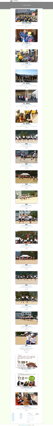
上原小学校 (13, 419)
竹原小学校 (13, 418)
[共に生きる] (26, 398)
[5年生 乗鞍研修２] (26, 96)
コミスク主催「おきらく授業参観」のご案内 (26, 368)
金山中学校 (21, 418)
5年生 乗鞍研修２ (26, 103)
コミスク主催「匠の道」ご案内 (26, 387)
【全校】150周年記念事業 (26, 22)
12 (31, 417)
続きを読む (26, 87)
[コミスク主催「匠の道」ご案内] (26, 379)
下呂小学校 (13, 417)
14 (33, 417)
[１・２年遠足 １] (26, 55)
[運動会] (26, 136)
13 (32, 417)
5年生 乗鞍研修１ (26, 123)
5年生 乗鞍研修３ (26, 83)
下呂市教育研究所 (15, 0)
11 (30, 417)
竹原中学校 (21, 417)
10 (29, 417)
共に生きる (26, 406)
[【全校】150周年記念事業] (26, 15)
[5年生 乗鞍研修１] (26, 116)
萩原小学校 (13, 414)
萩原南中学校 (21, 414)
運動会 (26, 143)
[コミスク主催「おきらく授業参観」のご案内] (26, 360)
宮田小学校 (13, 415)
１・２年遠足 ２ (26, 42)
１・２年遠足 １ (26, 63)
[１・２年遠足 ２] (26, 35)
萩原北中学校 (21, 415)
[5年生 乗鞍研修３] (26, 76)
